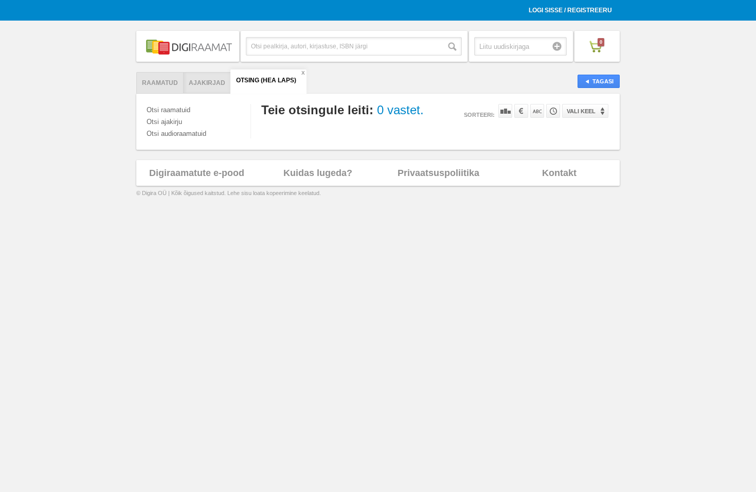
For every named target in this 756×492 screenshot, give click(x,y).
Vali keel (581, 111)
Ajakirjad (207, 82)
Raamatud (160, 82)
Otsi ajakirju (164, 122)
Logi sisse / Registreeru (570, 10)
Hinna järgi (521, 111)
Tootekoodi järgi (553, 111)
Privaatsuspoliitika (438, 173)
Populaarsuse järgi (505, 111)
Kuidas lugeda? (317, 173)
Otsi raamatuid (168, 110)
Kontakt (559, 173)
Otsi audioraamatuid (176, 133)
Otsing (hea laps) (266, 80)
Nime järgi (537, 111)
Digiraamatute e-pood (196, 173)
